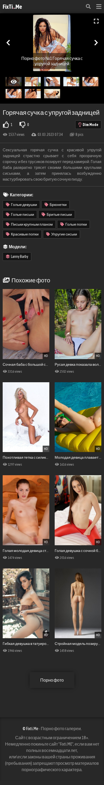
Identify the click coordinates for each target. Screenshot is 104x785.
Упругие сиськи (64, 234)
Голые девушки (24, 204)
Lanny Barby (19, 256)
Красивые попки (25, 234)
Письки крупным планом (32, 224)
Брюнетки (58, 204)
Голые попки (76, 224)
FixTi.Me (12, 6)
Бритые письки (59, 214)
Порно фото (52, 680)
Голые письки (22, 214)
